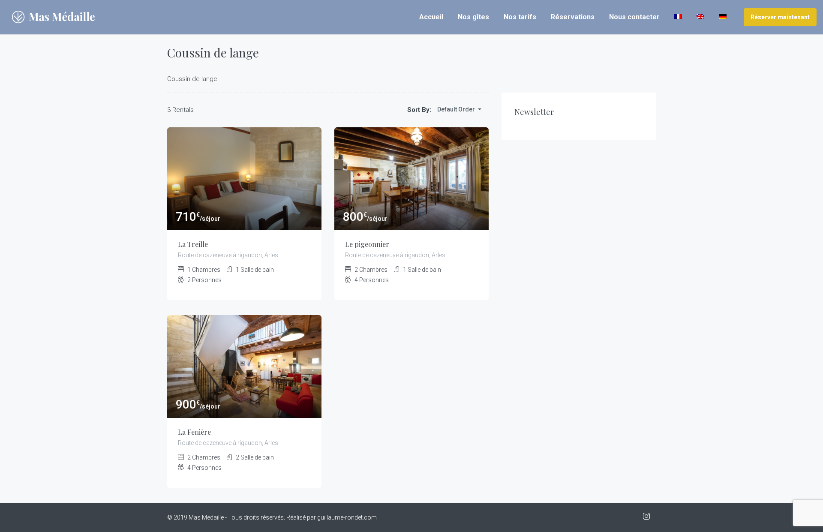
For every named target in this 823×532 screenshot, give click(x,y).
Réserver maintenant (780, 17)
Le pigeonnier (367, 244)
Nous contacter (634, 17)
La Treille (193, 244)
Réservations (573, 17)
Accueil (431, 17)
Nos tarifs (520, 17)
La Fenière (194, 431)
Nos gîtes (473, 17)
